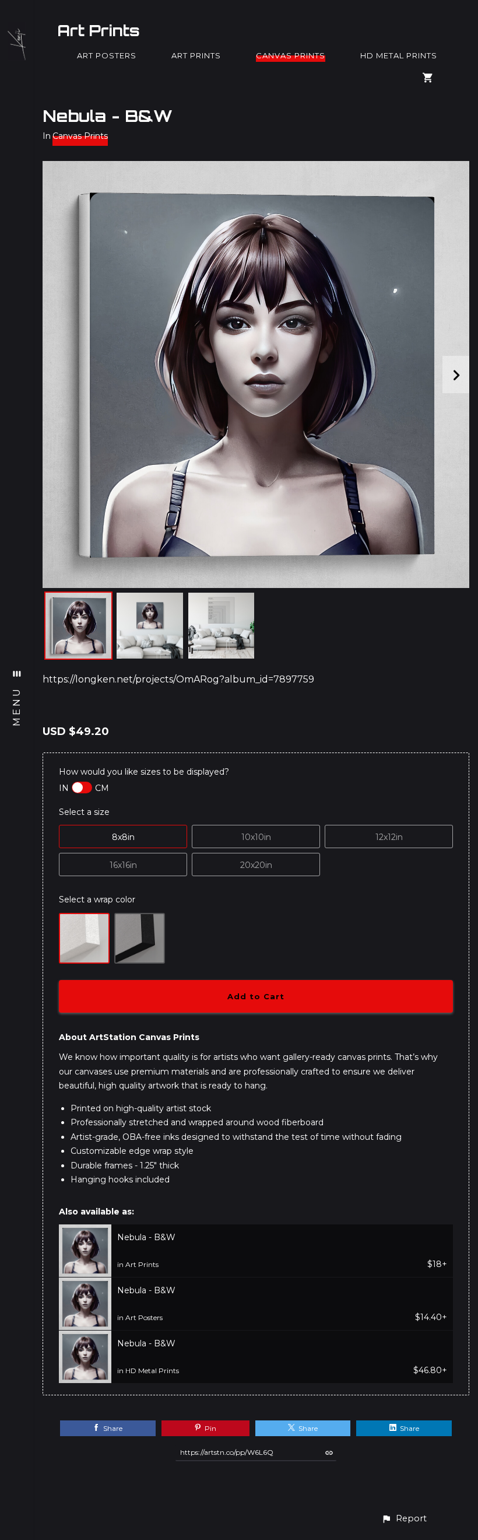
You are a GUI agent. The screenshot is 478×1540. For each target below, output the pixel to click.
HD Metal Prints (398, 55)
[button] (404, 1519)
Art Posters (106, 55)
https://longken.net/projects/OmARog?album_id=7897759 (178, 679)
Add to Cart (255, 996)
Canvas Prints (290, 55)
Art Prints (98, 30)
